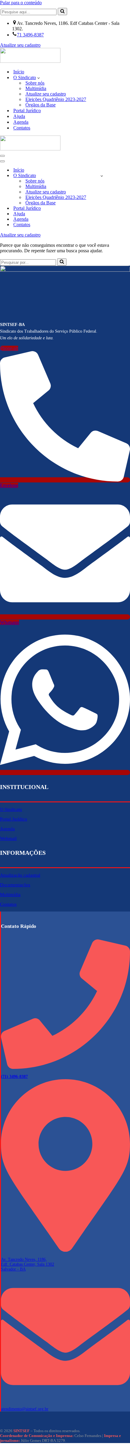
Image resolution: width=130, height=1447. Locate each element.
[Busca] (62, 11)
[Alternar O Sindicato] (102, 175)
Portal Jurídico (27, 110)
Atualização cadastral (20, 875)
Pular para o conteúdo (21, 2)
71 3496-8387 (30, 34)
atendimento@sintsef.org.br (24, 1409)
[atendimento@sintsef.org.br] (65, 1399)
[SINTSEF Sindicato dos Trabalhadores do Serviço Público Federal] (30, 61)
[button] (38, 77)
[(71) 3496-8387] (65, 1067)
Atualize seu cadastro (20, 45)
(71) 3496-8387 (14, 1076)
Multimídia (35, 88)
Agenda (20, 122)
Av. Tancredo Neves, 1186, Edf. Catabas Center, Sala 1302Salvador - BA (27, 1264)
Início (18, 71)
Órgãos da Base (40, 104)
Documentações (15, 884)
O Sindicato (11, 809)
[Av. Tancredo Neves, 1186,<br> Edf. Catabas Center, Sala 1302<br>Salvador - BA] (65, 1250)
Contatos (21, 127)
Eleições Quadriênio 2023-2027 (55, 99)
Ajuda (19, 116)
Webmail (8, 838)
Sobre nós (34, 83)
